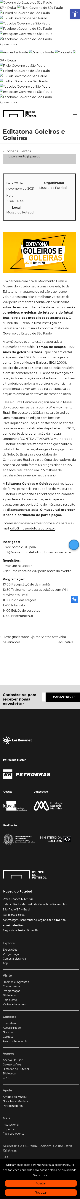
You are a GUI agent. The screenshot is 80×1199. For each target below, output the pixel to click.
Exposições (10, 949)
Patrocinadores (13, 1105)
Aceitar (41, 1183)
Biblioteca (9, 995)
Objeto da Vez (12, 1064)
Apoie (7, 1090)
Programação (11, 954)
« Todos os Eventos (17, 151)
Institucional (11, 1124)
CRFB (6, 1078)
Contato (8, 1036)
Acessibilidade (12, 1027)
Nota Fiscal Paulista (15, 1101)
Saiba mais (40, 1175)
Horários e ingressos (16, 982)
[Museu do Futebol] (19, 113)
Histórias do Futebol (16, 1069)
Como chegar (12, 986)
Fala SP (7, 1157)
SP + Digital (8, 8)
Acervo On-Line (13, 1060)
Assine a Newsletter (16, 1041)
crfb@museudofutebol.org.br (32, 528)
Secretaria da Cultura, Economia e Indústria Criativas (38, 1148)
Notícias (8, 1032)
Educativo (9, 1023)
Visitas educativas (14, 1004)
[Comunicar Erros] (74, 52)
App (5, 963)
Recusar (41, 1192)
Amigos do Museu (15, 1097)
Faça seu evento (13, 1133)
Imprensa (9, 1129)
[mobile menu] (75, 113)
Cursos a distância (14, 958)
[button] (75, 14)
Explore (9, 943)
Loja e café (10, 1000)
